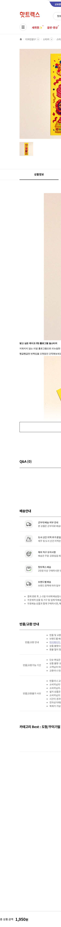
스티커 (46, 39)
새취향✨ (37, 27)
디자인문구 (30, 39)
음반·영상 (52, 27)
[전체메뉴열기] (23, 27)
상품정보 (39, 174)
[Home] (21, 39)
